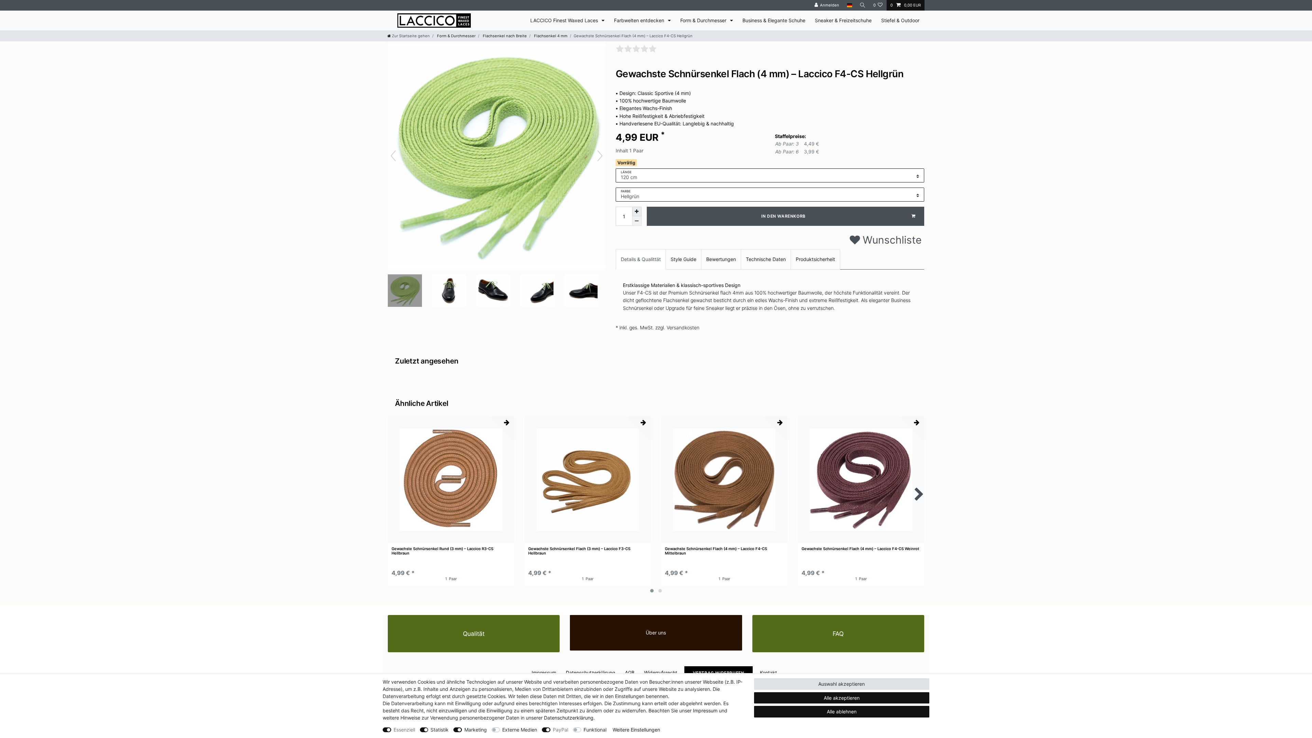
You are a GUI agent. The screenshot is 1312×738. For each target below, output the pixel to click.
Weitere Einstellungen (636, 730)
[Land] (849, 5)
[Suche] (863, 5)
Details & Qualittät (641, 259)
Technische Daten (766, 259)
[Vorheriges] (393, 155)
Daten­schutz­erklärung (590, 672)
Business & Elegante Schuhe (773, 20)
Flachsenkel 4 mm (550, 35)
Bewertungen (721, 259)
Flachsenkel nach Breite (504, 35)
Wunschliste (890, 240)
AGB (629, 672)
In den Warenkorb (783, 216)
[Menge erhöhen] (637, 211)
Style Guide (683, 259)
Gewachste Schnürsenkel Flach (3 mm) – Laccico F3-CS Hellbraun (579, 551)
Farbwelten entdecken (640, 20)
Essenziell (404, 730)
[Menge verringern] (637, 221)
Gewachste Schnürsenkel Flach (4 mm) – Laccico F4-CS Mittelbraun (716, 551)
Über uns (656, 633)
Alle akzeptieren (842, 698)
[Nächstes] (599, 155)
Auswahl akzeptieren (841, 684)
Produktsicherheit (815, 259)
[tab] (641, 259)
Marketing (475, 730)
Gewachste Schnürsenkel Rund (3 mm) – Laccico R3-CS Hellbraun (442, 551)
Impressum (544, 672)
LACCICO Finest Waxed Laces (564, 20)
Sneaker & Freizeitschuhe (843, 20)
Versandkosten (683, 327)
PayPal (560, 730)
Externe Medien (519, 730)
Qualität (473, 633)
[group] (451, 479)
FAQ (838, 633)
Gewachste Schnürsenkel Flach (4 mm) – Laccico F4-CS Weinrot (860, 549)
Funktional (595, 730)
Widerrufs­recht (660, 672)
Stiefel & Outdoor (900, 20)
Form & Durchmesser (704, 20)
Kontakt (768, 672)
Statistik (439, 730)
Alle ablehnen (842, 711)
